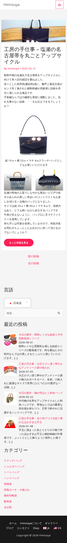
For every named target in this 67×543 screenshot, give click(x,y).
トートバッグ (11, 472)
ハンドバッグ (11, 478)
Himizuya (11, 5)
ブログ (10, 528)
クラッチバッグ (13, 460)
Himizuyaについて (31, 523)
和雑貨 (8, 484)
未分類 (8, 507)
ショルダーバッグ (14, 466)
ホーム (13, 523)
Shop (36, 528)
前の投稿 (33, 256)
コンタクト (23, 528)
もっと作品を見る (18, 242)
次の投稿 (33, 263)
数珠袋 (8, 501)
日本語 (17, 303)
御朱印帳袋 (10, 495)
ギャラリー (51, 523)
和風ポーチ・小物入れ (17, 489)
